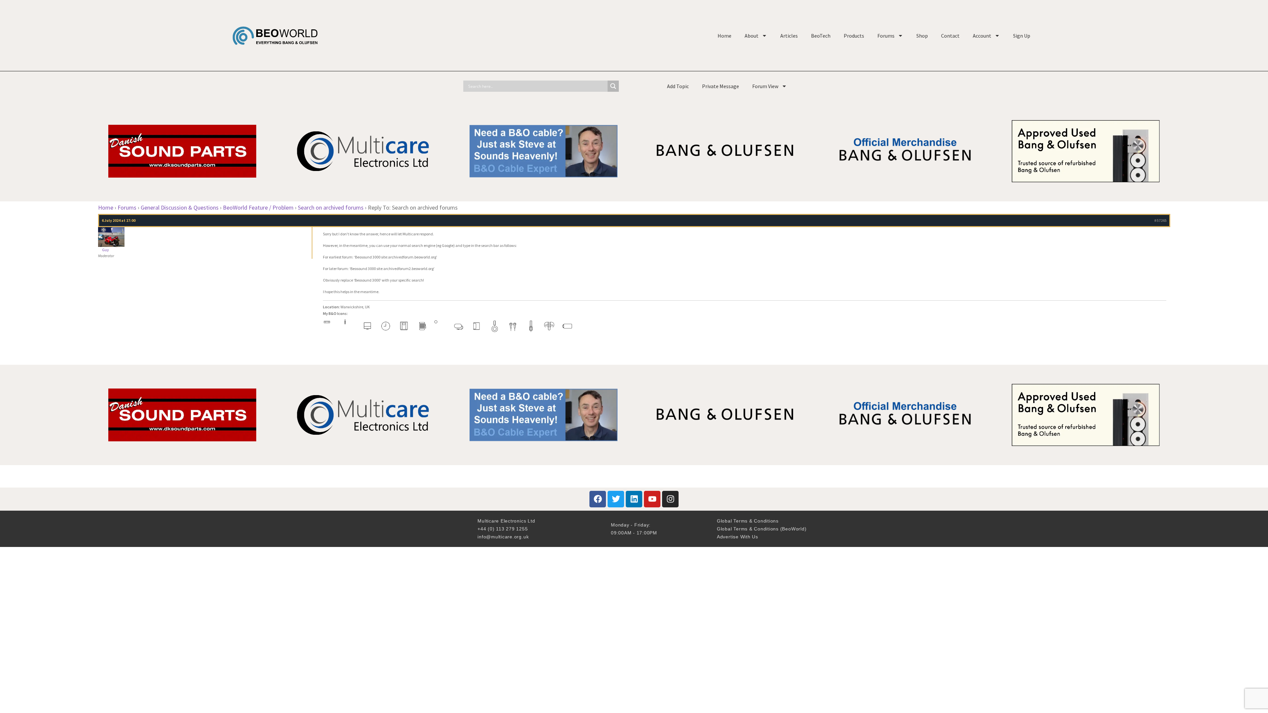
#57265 (1160, 220)
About (751, 35)
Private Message (720, 86)
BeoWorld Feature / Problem (258, 207)
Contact (950, 35)
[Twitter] (616, 499)
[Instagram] (670, 499)
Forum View (765, 86)
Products (854, 35)
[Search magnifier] (613, 86)
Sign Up (1021, 35)
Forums (886, 35)
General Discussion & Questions (180, 207)
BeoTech (820, 35)
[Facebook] (597, 499)
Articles (789, 35)
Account (982, 35)
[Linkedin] (634, 499)
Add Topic (678, 86)
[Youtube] (652, 499)
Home (724, 35)
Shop (922, 35)
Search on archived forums (331, 207)
